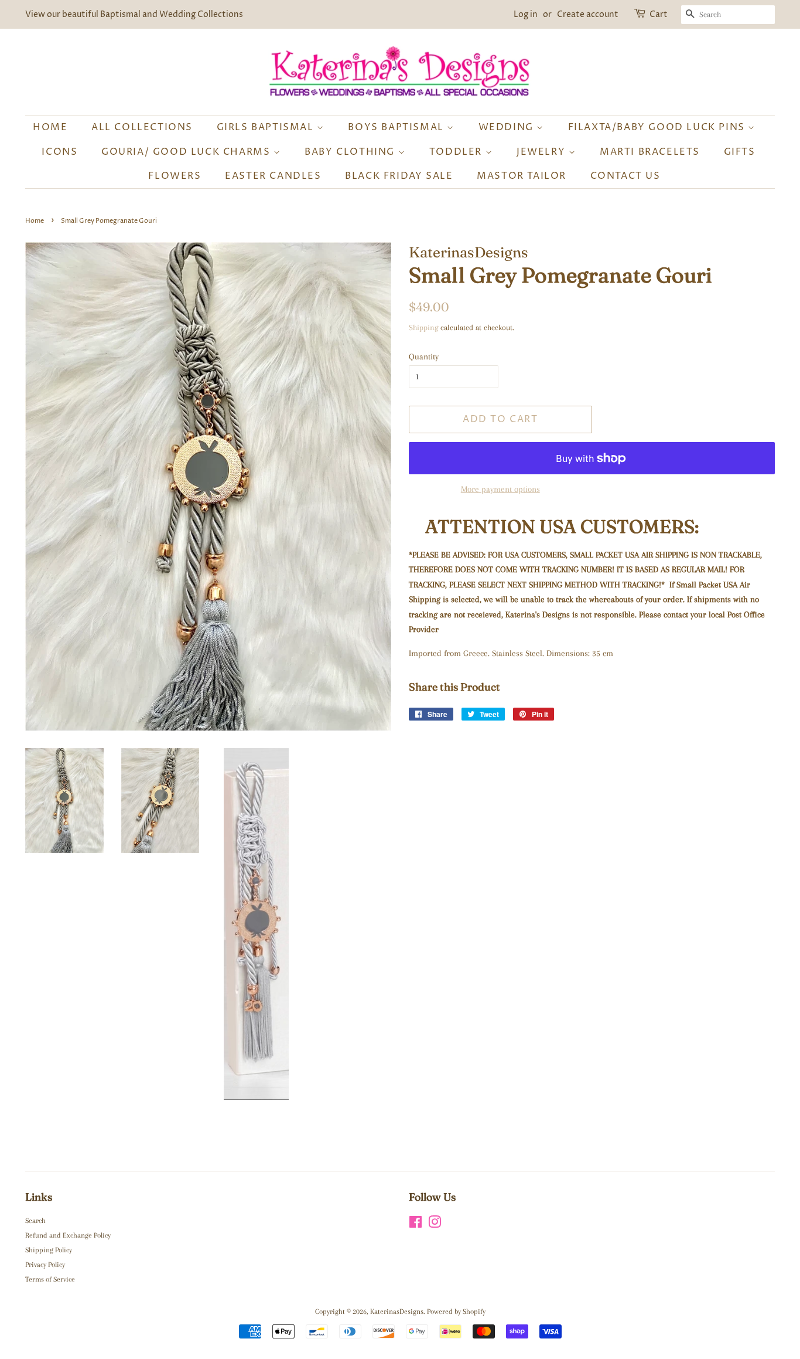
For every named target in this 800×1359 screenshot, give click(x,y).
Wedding (507, 127)
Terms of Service (50, 1279)
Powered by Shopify (456, 1311)
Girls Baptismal (267, 127)
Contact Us (625, 175)
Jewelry (543, 151)
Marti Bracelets (650, 151)
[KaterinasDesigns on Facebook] (415, 1225)
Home (50, 127)
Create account (587, 14)
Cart (658, 14)
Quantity (424, 356)
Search (35, 1221)
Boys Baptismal (397, 127)
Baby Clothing (351, 151)
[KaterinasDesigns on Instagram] (434, 1225)
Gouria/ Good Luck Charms (187, 151)
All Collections (142, 127)
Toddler (457, 151)
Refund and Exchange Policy (68, 1235)
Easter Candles (273, 175)
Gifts (739, 151)
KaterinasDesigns (396, 1311)
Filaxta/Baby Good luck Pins (658, 127)
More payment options (500, 489)
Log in (526, 14)
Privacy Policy (45, 1265)
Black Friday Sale (399, 175)
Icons (59, 151)
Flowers (174, 175)
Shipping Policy (48, 1250)
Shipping (423, 327)
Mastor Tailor (521, 175)
